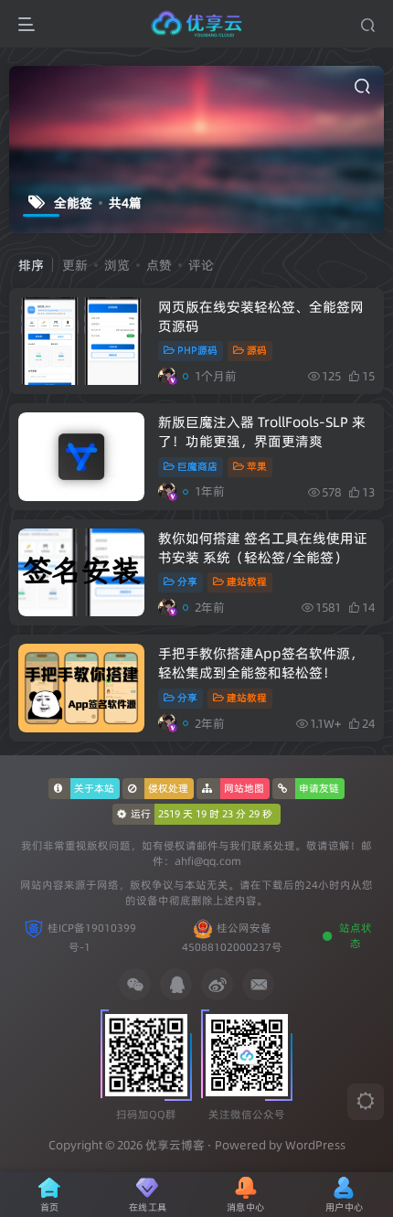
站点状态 (355, 936)
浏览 (117, 265)
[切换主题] (365, 1102)
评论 (201, 265)
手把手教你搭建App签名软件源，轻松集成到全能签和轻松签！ (261, 663)
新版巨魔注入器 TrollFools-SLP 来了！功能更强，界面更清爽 (262, 431)
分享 (187, 581)
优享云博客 (175, 1145)
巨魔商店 (197, 466)
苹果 (257, 466)
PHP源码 (197, 350)
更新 (75, 265)
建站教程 (247, 581)
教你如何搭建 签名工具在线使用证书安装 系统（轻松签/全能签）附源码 (266, 557)
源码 (257, 350)
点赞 (159, 265)
